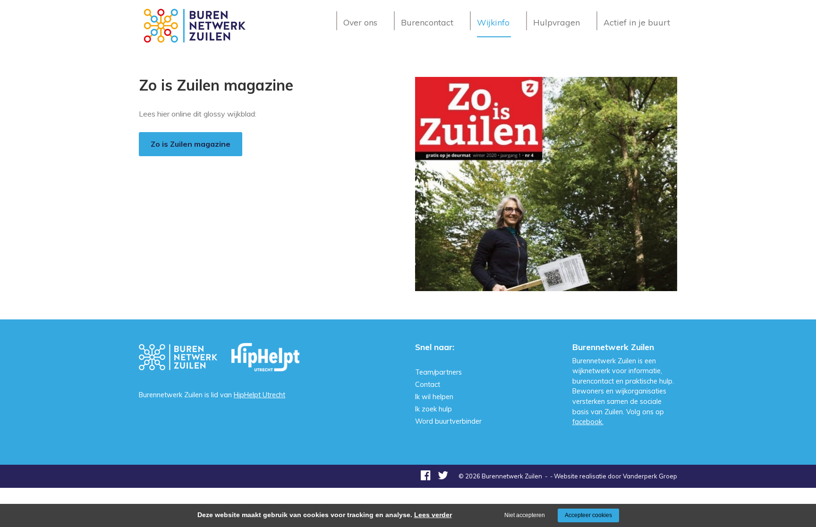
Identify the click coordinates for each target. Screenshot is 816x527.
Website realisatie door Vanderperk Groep (615, 476)
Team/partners (438, 372)
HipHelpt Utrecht (259, 395)
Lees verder (433, 515)
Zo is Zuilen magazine (190, 144)
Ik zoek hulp (433, 409)
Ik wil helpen (434, 397)
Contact (427, 384)
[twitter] (443, 475)
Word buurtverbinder (448, 421)
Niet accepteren (524, 515)
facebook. (588, 422)
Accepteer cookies (588, 515)
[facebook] (426, 475)
